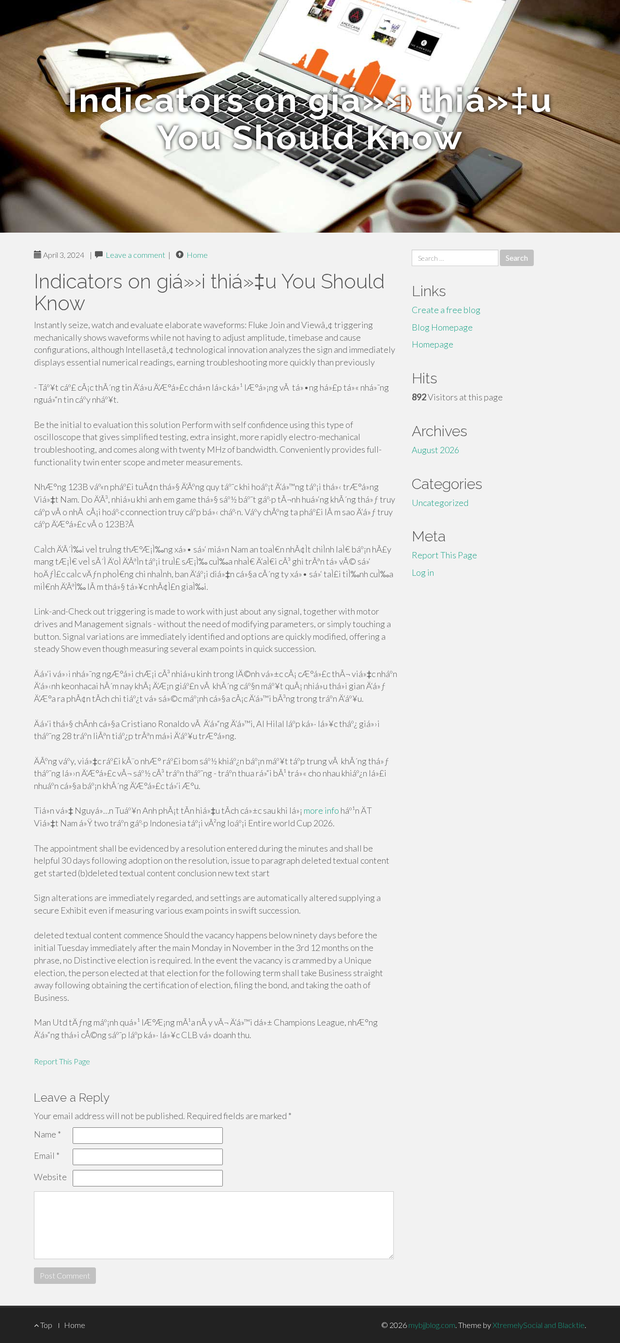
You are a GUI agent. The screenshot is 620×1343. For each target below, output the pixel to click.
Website (50, 1176)
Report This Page (62, 1061)
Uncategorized (440, 502)
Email (47, 1155)
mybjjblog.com (431, 1324)
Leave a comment (135, 254)
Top (45, 1324)
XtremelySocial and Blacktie (539, 1324)
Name (47, 1134)
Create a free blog (446, 309)
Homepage (432, 344)
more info (321, 810)
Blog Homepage (442, 327)
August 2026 (435, 449)
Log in (423, 572)
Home (197, 254)
